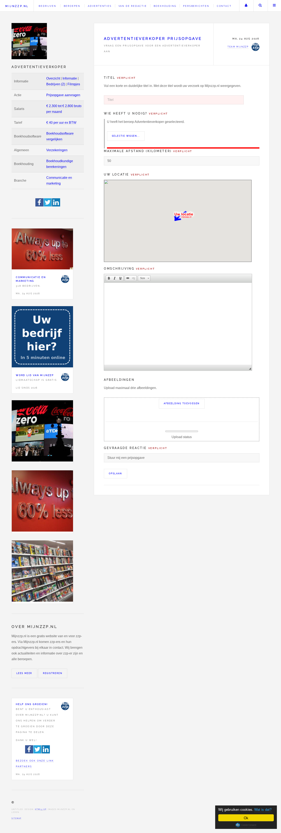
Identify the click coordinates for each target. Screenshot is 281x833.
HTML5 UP (40, 809)
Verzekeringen (56, 150)
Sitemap (16, 818)
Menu (274, 6)
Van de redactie (132, 6)
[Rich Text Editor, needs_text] (178, 324)
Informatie (70, 78)
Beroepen (72, 6)
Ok (246, 817)
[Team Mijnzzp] (65, 279)
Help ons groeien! (32, 704)
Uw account (246, 6)
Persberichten (196, 6)
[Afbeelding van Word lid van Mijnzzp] (42, 337)
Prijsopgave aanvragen (63, 95)
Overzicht (53, 78)
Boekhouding (165, 6)
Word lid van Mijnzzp (35, 375)
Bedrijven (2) (55, 84)
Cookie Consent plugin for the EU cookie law (246, 825)
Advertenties (100, 6)
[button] (109, 278)
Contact (224, 6)
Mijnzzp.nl (17, 6)
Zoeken (260, 6)
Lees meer (24, 673)
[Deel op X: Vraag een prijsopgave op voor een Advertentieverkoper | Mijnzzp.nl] (48, 205)
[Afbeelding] (42, 431)
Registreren (52, 673)
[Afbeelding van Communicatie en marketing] (42, 249)
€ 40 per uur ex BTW (61, 122)
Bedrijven (47, 6)
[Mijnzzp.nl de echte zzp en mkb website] (30, 41)
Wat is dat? (263, 809)
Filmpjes (73, 84)
